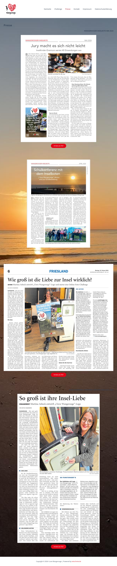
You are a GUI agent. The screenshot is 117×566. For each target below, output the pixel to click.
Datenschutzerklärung (103, 9)
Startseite (47, 9)
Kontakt (77, 9)
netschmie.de (76, 561)
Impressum (87, 9)
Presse (67, 9)
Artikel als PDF (58, 146)
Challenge (58, 9)
